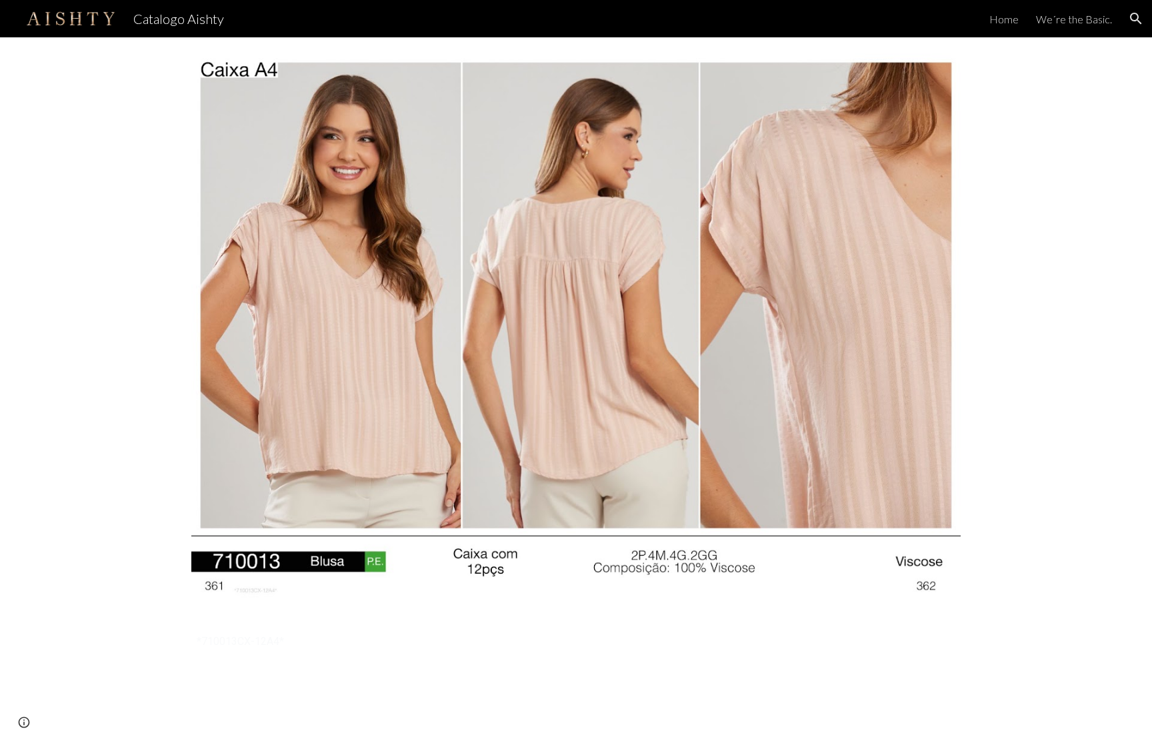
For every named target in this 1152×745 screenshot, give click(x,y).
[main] (576, 641)
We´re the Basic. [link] (1074, 19)
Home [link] (1004, 19)
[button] (1136, 19)
